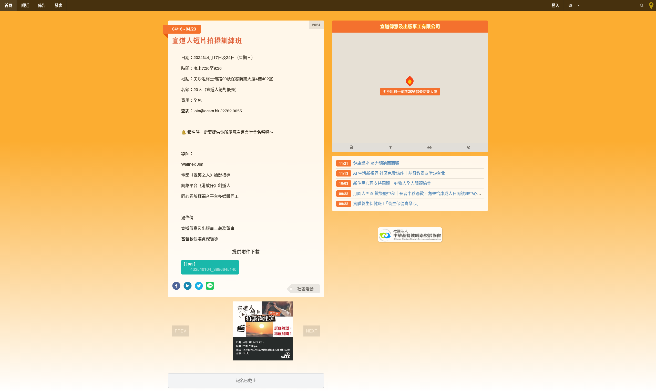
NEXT (311, 331)
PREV (180, 331)
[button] (176, 287)
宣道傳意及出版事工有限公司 (410, 26)
